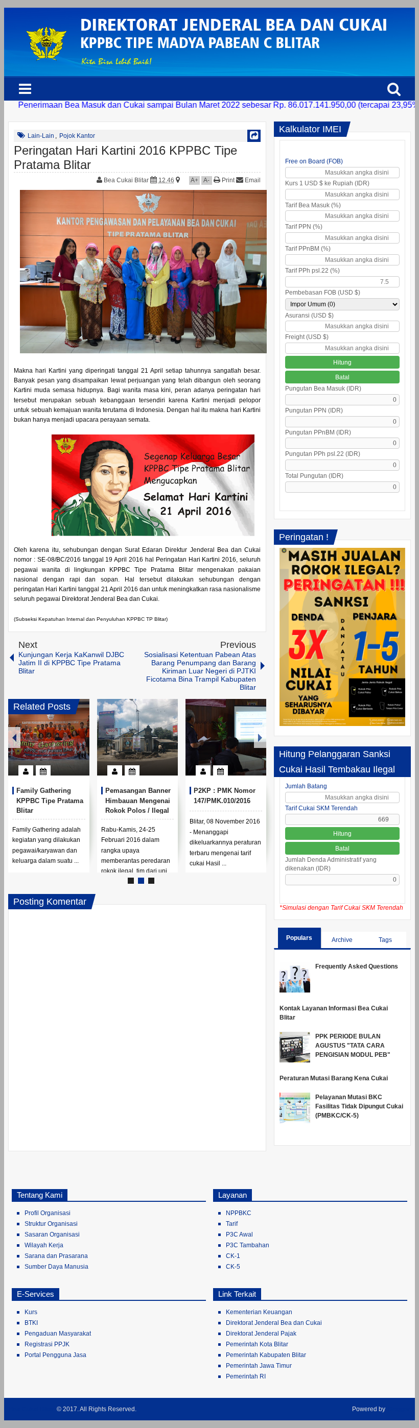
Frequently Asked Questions (356, 966)
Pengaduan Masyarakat (58, 1333)
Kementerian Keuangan (259, 1312)
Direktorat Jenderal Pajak (261, 1333)
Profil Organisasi (48, 1213)
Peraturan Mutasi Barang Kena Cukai (334, 1078)
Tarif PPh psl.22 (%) (312, 270)
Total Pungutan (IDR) (314, 475)
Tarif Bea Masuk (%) (313, 205)
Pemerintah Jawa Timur (259, 1365)
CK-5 (233, 1266)
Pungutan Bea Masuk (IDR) (323, 388)
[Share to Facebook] (51, 746)
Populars (299, 937)
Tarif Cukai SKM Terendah (321, 808)
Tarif (232, 1223)
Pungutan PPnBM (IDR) (318, 432)
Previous (14, 737)
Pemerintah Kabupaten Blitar (266, 1355)
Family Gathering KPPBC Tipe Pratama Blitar (49, 801)
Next (260, 737)
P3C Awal (239, 1234)
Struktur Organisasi (51, 1223)
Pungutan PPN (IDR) (314, 410)
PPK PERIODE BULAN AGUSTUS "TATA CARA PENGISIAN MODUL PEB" (352, 1045)
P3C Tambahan (247, 1245)
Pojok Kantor (77, 135)
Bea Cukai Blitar (127, 180)
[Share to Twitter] (64, 746)
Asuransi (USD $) (309, 315)
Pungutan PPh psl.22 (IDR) (322, 453)
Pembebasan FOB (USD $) (322, 292)
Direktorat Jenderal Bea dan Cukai (274, 1322)
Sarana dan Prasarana (56, 1256)
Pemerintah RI (246, 1376)
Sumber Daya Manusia (56, 1266)
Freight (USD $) (307, 337)
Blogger (399, 1409)
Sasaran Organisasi (52, 1234)
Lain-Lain (41, 135)
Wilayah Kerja (44, 1245)
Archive (342, 939)
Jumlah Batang (306, 786)
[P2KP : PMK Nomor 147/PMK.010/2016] (225, 737)
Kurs (31, 1312)
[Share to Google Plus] (78, 746)
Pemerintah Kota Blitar (257, 1344)
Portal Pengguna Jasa (55, 1355)
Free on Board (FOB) (314, 161)
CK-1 (233, 1256)
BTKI (31, 1322)
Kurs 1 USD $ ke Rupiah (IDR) (327, 183)
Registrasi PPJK (47, 1344)
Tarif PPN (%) (303, 226)
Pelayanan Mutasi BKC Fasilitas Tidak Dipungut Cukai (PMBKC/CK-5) (359, 1106)
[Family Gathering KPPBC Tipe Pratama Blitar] (48, 737)
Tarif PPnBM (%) (308, 248)
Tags (385, 939)
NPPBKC (238, 1213)
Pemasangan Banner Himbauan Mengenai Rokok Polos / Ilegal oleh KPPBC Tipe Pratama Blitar (138, 811)
